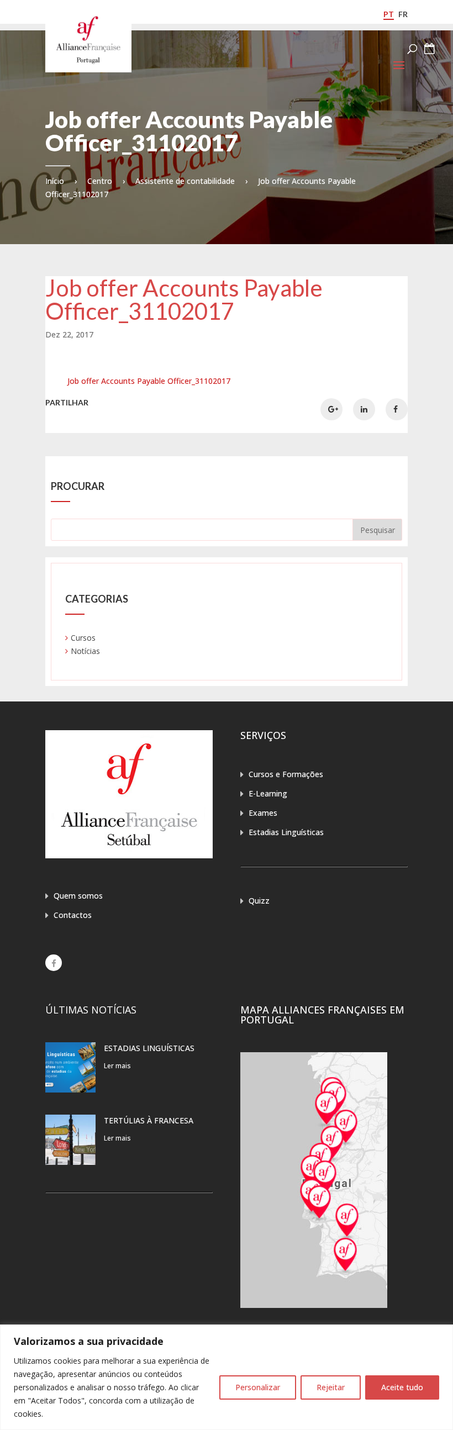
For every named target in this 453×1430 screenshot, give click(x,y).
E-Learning (268, 793)
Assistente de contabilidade (185, 181)
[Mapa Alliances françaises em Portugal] (313, 1305)
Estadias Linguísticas (286, 832)
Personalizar (257, 1387)
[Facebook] (53, 962)
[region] (226, 1377)
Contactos (73, 915)
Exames (263, 813)
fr (403, 14)
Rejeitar (331, 1387)
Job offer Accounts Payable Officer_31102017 (148, 381)
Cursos (83, 637)
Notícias (85, 651)
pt (388, 14)
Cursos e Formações (286, 774)
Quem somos (78, 895)
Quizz (259, 900)
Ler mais (117, 1065)
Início (54, 181)
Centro (99, 181)
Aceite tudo (402, 1387)
